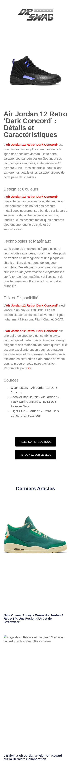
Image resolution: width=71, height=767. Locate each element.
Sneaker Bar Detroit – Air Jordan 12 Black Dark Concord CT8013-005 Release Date (35, 401)
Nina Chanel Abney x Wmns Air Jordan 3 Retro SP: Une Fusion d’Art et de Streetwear (33, 619)
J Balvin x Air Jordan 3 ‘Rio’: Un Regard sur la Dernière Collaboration (33, 757)
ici (29, 368)
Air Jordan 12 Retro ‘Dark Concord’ (32, 144)
